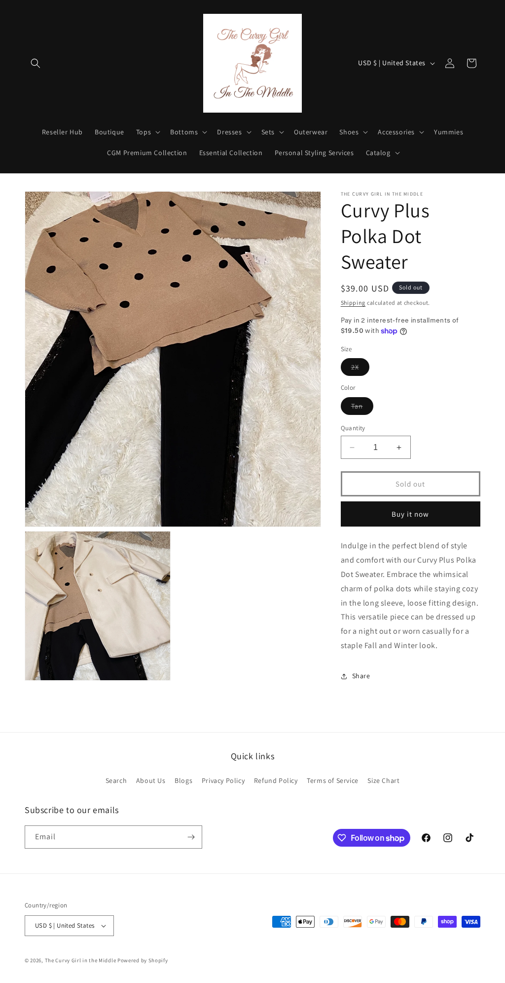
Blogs (183, 780)
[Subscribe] (191, 837)
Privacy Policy (223, 780)
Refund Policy (276, 780)
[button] (35, 63)
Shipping (353, 302)
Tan (362, 408)
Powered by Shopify (142, 960)
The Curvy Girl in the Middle (80, 960)
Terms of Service (333, 780)
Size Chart (383, 780)
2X (360, 369)
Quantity (353, 428)
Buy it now (410, 514)
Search (116, 780)
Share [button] (361, 675)
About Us (151, 780)
